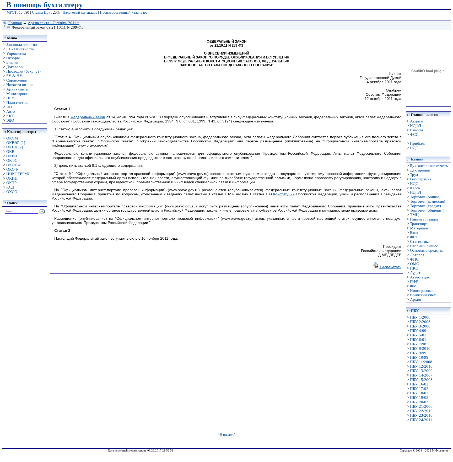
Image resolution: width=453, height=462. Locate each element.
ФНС (414, 259)
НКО (414, 268)
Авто (10, 111)
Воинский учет (423, 295)
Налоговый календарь (80, 12)
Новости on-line (20, 85)
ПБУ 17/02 (419, 388)
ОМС (414, 264)
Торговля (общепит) (427, 210)
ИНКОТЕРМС (18, 174)
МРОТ (12, 12)
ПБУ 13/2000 (421, 371)
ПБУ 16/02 (419, 384)
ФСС (414, 134)
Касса (415, 188)
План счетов (17, 102)
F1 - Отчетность (20, 49)
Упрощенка (16, 53)
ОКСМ (12, 138)
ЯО (9, 107)
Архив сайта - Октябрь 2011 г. (53, 23)
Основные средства (427, 250)
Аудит (415, 273)
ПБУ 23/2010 (421, 415)
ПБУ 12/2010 (421, 366)
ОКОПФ (13, 165)
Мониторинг (17, 94)
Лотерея (417, 255)
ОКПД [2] (14, 147)
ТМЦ (414, 215)
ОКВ (10, 151)
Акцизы (416, 121)
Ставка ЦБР (41, 12)
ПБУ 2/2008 (420, 322)
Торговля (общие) (425, 197)
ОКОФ (12, 169)
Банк (414, 232)
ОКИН (12, 178)
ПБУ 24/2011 (421, 420)
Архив (415, 299)
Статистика (420, 241)
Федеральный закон (88, 117)
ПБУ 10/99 (419, 357)
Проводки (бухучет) (23, 71)
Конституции (284, 194)
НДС (414, 148)
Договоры (14, 67)
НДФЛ (415, 125)
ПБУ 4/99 (418, 331)
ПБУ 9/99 (418, 353)
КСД (10, 187)
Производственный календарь (123, 12)
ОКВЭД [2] (15, 143)
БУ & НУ (14, 76)
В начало (227, 435)
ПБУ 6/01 (418, 339)
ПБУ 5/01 (418, 335)
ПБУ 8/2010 (420, 348)
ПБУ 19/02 (419, 397)
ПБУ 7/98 (418, 344)
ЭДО (10, 120)
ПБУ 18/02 (419, 393)
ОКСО (11, 192)
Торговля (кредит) (425, 206)
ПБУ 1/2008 (420, 317)
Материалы (419, 228)
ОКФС (11, 160)
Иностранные (421, 290)
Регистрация (420, 179)
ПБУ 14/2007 (421, 375)
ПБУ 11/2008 (421, 362)
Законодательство (21, 44)
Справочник (16, 80)
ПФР (414, 282)
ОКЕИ (11, 156)
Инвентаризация (424, 219)
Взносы (416, 130)
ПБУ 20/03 (419, 402)
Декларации (420, 170)
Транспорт (419, 224)
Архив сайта (17, 89)
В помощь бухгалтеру (44, 4)
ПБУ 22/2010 (421, 411)
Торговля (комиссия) (427, 201)
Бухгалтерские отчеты (429, 166)
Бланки (12, 62)
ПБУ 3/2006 (420, 326)
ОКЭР (11, 183)
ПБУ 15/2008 (421, 380)
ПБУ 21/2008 (421, 406)
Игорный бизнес (424, 246)
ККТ (10, 116)
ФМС (414, 286)
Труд (414, 175)
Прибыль (417, 143)
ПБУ (10, 98)
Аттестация (420, 277)
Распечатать (390, 267)
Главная (15, 23)
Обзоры (13, 58)
